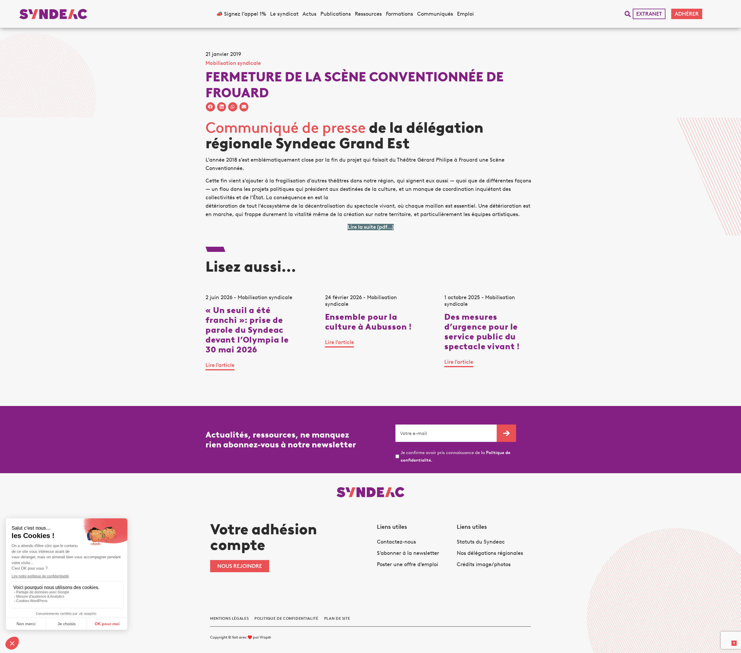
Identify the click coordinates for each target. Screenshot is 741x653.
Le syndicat (284, 14)
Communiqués (435, 14)
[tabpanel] (251, 336)
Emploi (465, 14)
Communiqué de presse (286, 127)
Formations (399, 14)
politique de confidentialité (286, 618)
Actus (309, 14)
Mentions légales (229, 618)
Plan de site (337, 618)
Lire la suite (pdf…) (371, 227)
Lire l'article (220, 365)
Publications (335, 14)
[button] (628, 14)
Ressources (368, 14)
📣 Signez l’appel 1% (241, 14)
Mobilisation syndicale (233, 63)
